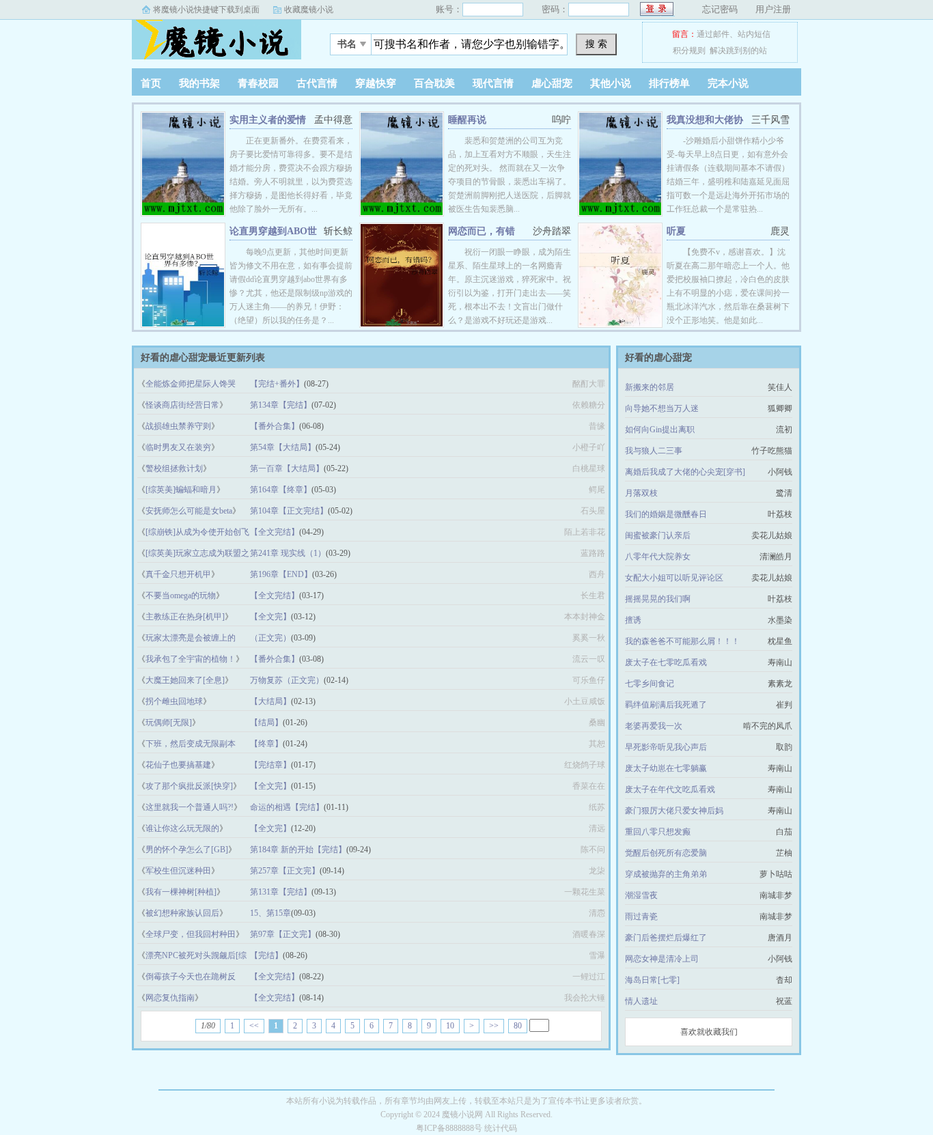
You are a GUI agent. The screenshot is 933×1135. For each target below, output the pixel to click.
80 (518, 1026)
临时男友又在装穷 (178, 447)
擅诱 (633, 620)
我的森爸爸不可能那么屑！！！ (682, 641)
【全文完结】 (274, 532)
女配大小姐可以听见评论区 (674, 578)
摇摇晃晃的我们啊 (658, 599)
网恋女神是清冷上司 (662, 959)
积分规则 (689, 50)
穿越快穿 (375, 83)
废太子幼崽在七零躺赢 (666, 768)
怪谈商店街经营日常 (182, 405)
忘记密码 (720, 9)
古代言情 (316, 83)
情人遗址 (641, 1001)
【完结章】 (270, 765)
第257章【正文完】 (285, 870)
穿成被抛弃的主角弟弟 (666, 874)
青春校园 (258, 83)
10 (450, 1026)
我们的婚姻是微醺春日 (666, 514)
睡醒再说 (467, 120)
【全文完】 (270, 616)
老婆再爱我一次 (653, 726)
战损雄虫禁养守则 (178, 426)
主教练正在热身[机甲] (185, 616)
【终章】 (266, 743)
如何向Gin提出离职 (660, 429)
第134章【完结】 (280, 405)
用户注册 (773, 9)
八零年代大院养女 (658, 556)
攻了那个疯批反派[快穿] (189, 786)
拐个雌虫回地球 (174, 701)
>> (494, 1026)
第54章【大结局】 (283, 447)
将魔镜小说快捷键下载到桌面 (206, 9)
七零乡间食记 (649, 683)
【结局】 (266, 722)
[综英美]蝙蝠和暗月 (181, 489)
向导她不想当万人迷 (662, 408)
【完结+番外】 (277, 384)
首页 (151, 83)
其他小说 (610, 83)
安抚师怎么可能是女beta (188, 511)
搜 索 (596, 43)
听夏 (676, 231)
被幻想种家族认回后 (182, 913)
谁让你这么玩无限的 (182, 828)
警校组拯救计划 (174, 468)
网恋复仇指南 (170, 998)
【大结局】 (270, 701)
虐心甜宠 (551, 83)
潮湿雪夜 (641, 895)
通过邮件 (713, 34)
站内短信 (754, 34)
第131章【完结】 (280, 892)
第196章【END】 (281, 574)
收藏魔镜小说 (308, 9)
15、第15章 (270, 913)
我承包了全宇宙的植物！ (190, 659)
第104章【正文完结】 (289, 511)
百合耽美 (434, 83)
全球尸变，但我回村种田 (190, 934)
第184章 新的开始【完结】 (298, 849)
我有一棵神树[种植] (181, 892)
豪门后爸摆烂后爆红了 (666, 937)
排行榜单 (669, 83)
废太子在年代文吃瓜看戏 (670, 789)
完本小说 (728, 83)
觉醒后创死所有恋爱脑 (666, 853)
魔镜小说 (217, 40)
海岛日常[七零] (652, 980)
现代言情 (493, 83)
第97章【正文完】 (283, 934)
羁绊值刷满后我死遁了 (666, 705)
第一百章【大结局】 (287, 468)
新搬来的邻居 (649, 387)
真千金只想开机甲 (178, 574)
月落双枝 (641, 493)
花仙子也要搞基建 (178, 765)
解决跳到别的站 (738, 50)
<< (254, 1026)
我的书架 (199, 83)
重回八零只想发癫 (658, 832)
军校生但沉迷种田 (178, 870)
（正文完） (270, 638)
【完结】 (266, 955)
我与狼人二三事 (653, 451)
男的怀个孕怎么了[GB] (186, 849)
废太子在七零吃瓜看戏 (666, 662)
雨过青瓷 (641, 916)
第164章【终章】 (280, 489)
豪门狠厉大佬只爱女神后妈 (674, 810)
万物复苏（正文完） (287, 680)
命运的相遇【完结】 (287, 807)
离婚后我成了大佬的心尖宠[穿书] (685, 472)
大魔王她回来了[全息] (185, 680)
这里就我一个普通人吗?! (189, 807)
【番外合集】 (274, 426)
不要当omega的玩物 (180, 595)
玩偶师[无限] (168, 722)
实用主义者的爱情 (267, 120)
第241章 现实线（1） (288, 553)
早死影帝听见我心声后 (666, 747)
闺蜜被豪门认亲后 (658, 535)
